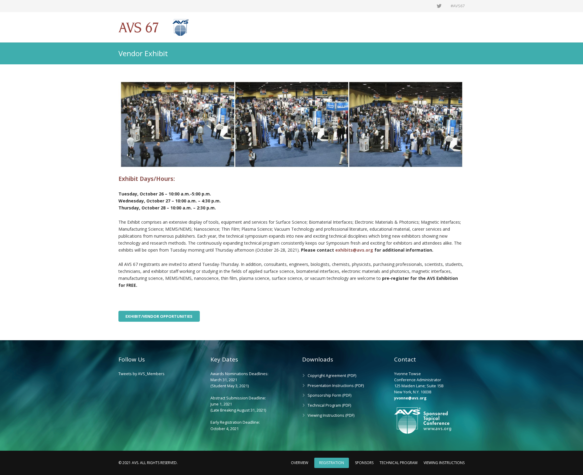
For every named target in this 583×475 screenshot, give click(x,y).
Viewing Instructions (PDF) (331, 415)
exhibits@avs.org (354, 250)
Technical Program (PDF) (329, 405)
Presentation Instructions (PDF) (336, 385)
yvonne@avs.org (410, 398)
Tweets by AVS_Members (141, 373)
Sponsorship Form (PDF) (329, 395)
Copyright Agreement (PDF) (332, 375)
